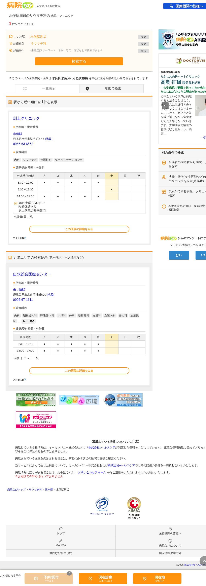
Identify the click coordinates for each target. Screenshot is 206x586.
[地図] (48, 138)
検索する (79, 61)
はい (179, 255)
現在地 (160, 577)
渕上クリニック (26, 118)
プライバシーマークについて (102, 514)
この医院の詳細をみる (79, 229)
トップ (61, 533)
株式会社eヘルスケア (101, 447)
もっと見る (29, 321)
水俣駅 (17, 134)
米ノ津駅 (19, 289)
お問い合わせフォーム (92, 472)
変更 (143, 36)
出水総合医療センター (32, 274)
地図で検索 (113, 88)
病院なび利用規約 (60, 553)
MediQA (61, 545)
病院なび (20, 4)
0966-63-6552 (23, 144)
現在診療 (105, 577)
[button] (165, 105)
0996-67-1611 (23, 299)
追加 (143, 50)
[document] (79, 177)
